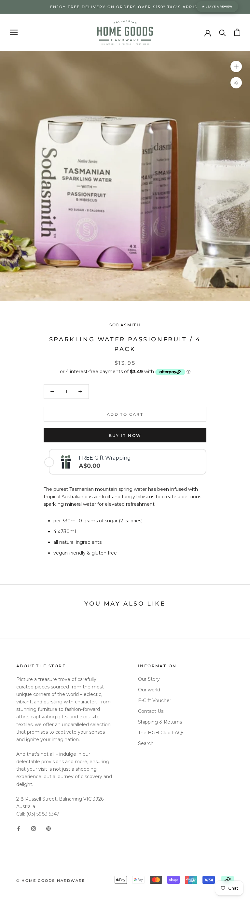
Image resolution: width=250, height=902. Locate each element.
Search (146, 743)
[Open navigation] (14, 32)
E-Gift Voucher (154, 700)
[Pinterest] (48, 828)
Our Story (149, 679)
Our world (149, 690)
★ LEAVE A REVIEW (217, 6)
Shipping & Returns (160, 722)
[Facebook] (18, 828)
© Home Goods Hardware (50, 880)
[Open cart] (237, 32)
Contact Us (150, 711)
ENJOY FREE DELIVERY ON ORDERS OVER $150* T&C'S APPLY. (125, 7)
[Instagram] (33, 828)
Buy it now (125, 435)
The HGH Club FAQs (161, 733)
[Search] (222, 32)
